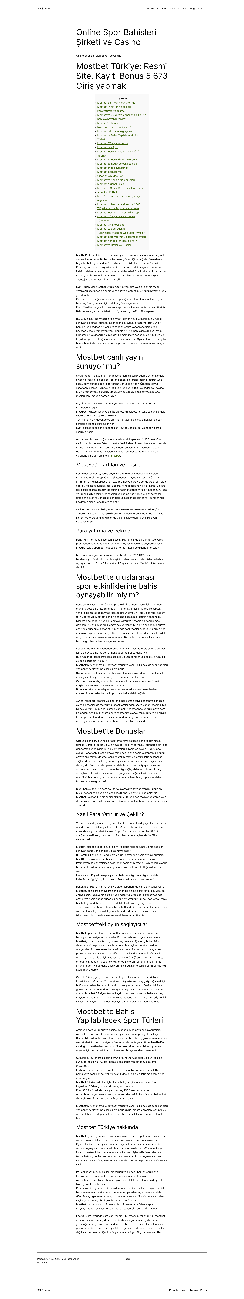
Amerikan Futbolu (107, 192)
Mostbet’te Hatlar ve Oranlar (114, 244)
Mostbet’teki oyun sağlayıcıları (115, 131)
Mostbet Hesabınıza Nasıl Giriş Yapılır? (120, 212)
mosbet (115, 455)
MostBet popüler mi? (109, 171)
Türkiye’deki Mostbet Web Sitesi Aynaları (121, 232)
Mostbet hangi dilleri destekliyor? (117, 240)
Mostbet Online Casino (111, 224)
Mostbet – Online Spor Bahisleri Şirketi (120, 188)
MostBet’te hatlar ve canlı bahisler (117, 163)
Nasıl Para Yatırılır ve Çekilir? (114, 127)
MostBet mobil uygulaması (113, 167)
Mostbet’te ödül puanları (111, 228)
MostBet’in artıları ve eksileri (114, 106)
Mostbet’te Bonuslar (109, 123)
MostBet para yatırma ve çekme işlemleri (121, 236)
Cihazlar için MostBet (110, 175)
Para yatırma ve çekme (111, 110)
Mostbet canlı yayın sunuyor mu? (117, 102)
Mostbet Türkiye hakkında (112, 143)
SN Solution (44, 8)
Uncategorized (71, 1259)
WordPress (200, 1290)
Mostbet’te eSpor (107, 147)
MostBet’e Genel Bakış (110, 183)
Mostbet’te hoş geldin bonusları (116, 179)
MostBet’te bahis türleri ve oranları (117, 159)
